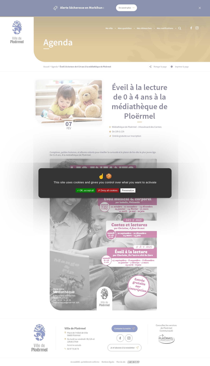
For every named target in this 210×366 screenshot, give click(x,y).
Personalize (128, 190)
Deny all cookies (108, 190)
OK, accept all (86, 190)
